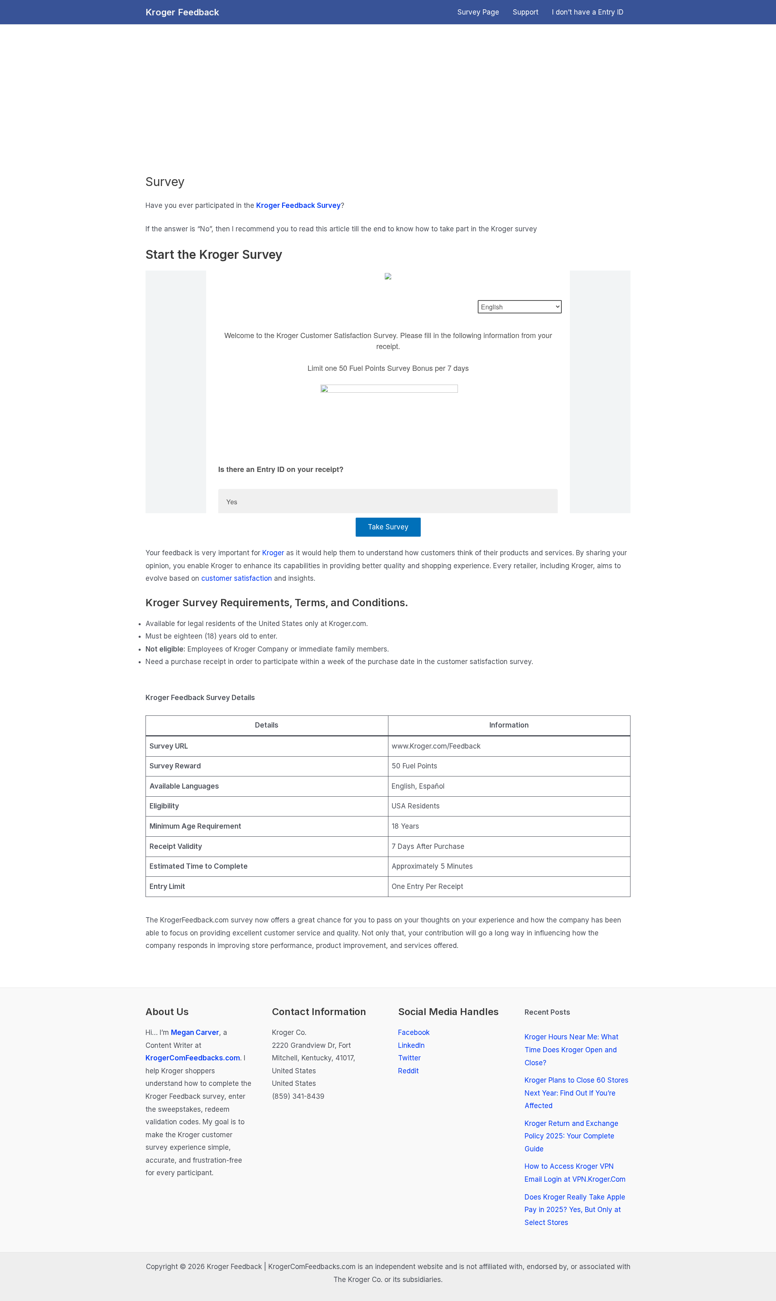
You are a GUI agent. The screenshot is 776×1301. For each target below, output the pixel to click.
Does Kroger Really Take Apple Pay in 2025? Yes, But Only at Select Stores (575, 1210)
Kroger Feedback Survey (298, 205)
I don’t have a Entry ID (588, 12)
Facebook (414, 1032)
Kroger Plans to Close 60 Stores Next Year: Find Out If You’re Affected (576, 1093)
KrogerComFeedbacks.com (193, 1058)
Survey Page (478, 12)
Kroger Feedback (182, 12)
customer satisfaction (237, 578)
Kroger (273, 553)
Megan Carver (195, 1032)
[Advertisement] (388, 105)
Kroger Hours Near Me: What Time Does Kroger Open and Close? (571, 1049)
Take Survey (388, 527)
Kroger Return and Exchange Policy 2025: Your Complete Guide (571, 1136)
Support (525, 12)
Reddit (408, 1071)
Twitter (409, 1058)
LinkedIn (411, 1045)
